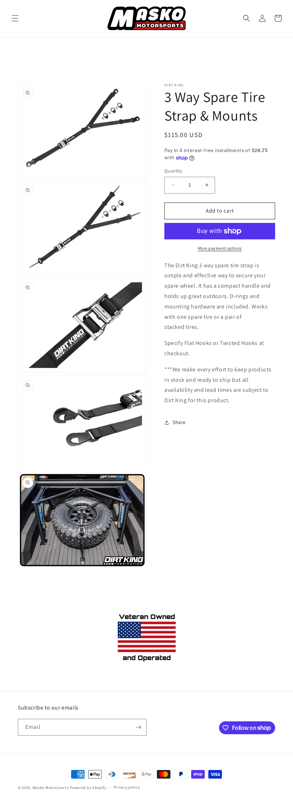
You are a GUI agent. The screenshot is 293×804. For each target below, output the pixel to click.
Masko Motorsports (51, 787)
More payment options (220, 248)
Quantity (173, 171)
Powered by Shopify (88, 787)
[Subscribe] (138, 727)
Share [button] (179, 422)
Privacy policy (127, 787)
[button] (15, 18)
